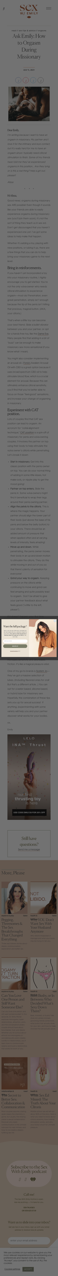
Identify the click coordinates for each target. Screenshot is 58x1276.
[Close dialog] (55, 621)
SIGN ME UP (15, 646)
